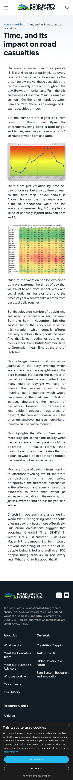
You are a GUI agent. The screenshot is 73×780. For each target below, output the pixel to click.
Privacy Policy (10, 751)
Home (7, 24)
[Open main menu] (6, 7)
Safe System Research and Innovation (52, 674)
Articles (19, 24)
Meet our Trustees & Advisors (18, 666)
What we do (12, 645)
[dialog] (36, 751)
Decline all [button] (36, 768)
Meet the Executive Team (17, 655)
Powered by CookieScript (37, 776)
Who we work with (16, 676)
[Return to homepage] (36, 7)
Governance (13, 684)
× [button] (68, 725)
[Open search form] (67, 7)
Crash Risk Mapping (50, 645)
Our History (12, 692)
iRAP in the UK (46, 653)
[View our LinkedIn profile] (59, 595)
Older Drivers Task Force (49, 663)
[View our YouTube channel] (66, 595)
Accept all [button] (37, 759)
